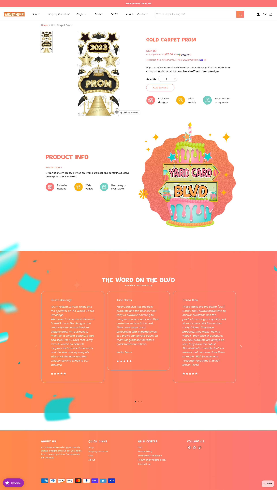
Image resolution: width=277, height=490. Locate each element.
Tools (98, 14)
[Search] (240, 14)
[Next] (240, 346)
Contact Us (144, 463)
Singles (81, 14)
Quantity (151, 79)
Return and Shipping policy (152, 459)
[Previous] (36, 346)
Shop (35, 14)
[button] (191, 54)
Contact (142, 14)
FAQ (140, 447)
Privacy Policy (145, 451)
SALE (113, 14)
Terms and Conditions (150, 455)
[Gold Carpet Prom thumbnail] (46, 42)
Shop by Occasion (58, 14)
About (129, 14)
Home (44, 25)
